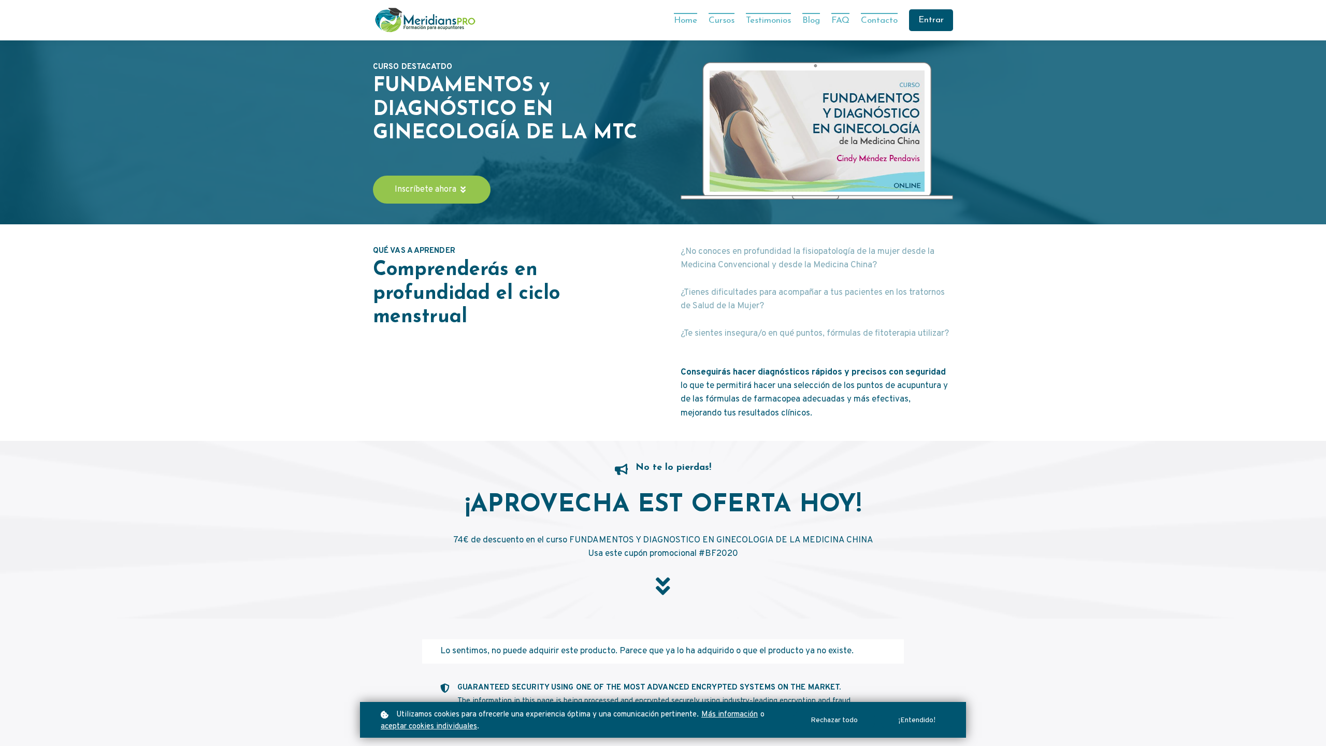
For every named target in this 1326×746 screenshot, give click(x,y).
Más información (729, 715)
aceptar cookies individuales (429, 726)
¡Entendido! (916, 720)
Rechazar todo (834, 720)
